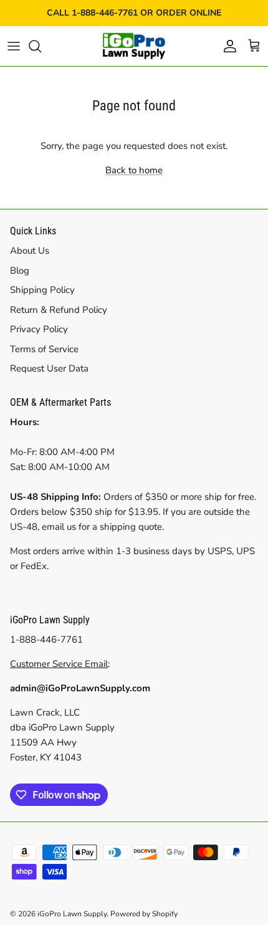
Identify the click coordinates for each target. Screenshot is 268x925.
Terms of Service (44, 349)
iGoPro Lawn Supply (72, 914)
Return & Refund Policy (58, 310)
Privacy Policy (39, 329)
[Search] (41, 46)
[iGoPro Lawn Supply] (134, 46)
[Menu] (13, 46)
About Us (29, 250)
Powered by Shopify (144, 914)
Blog (19, 270)
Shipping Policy (42, 290)
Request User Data (49, 368)
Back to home (134, 170)
